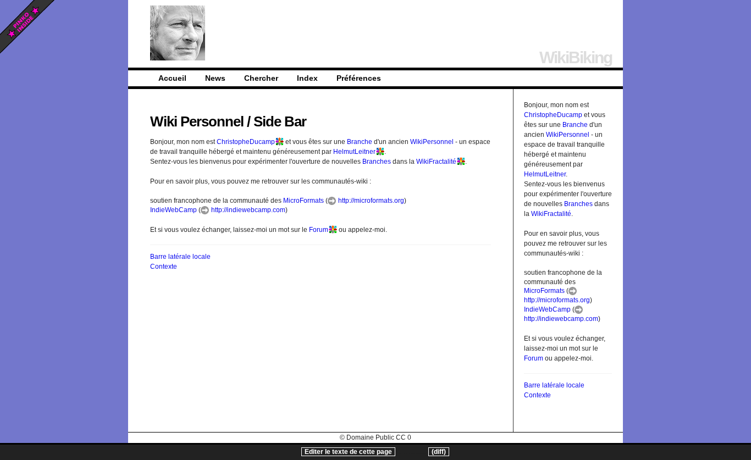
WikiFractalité (436, 161)
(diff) (439, 452)
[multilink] (279, 142)
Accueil (172, 78)
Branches (376, 161)
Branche (359, 142)
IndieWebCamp (173, 210)
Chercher (261, 78)
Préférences (358, 78)
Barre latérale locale (180, 257)
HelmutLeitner (354, 152)
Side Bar (279, 121)
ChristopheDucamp (246, 142)
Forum (318, 230)
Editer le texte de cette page (348, 452)
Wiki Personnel (197, 121)
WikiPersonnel (432, 142)
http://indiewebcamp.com (247, 210)
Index (307, 78)
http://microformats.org (370, 200)
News (215, 78)
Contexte (163, 266)
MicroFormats (303, 200)
